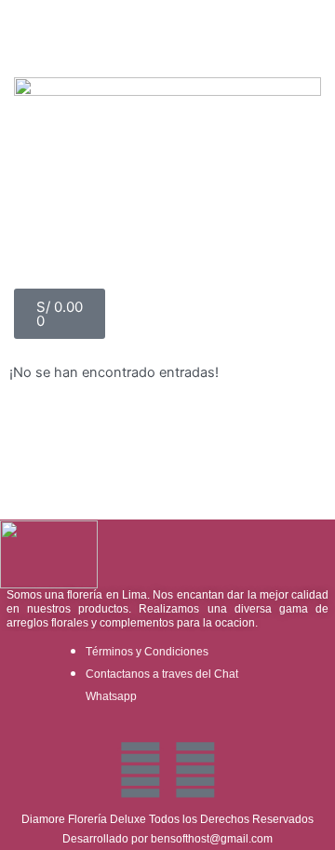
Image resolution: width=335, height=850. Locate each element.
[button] (167, 31)
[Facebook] (140, 770)
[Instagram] (195, 770)
